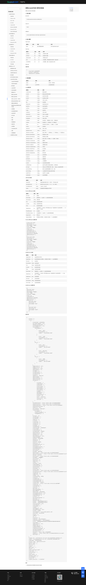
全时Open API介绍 (13, 70)
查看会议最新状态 (14, 103)
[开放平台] (12, 2)
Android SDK (12, 40)
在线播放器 (13, 132)
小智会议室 (9, 576)
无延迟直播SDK (12, 55)
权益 (12, 117)
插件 (45, 581)
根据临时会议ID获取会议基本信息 (16, 106)
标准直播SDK (11, 44)
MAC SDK (12, 20)
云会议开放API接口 (13, 79)
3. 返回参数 (71, 10)
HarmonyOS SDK (13, 29)
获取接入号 (13, 92)
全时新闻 (33, 576)
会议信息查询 (13, 90)
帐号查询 (13, 85)
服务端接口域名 (13, 68)
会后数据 (13, 126)
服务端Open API (12, 66)
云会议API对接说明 (14, 81)
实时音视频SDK (12, 33)
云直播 (8, 577)
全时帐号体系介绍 (13, 72)
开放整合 (21, 576)
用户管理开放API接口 (14, 77)
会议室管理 (13, 113)
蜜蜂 (45, 580)
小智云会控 (46, 577)
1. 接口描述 (71, 7)
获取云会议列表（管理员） (16, 98)
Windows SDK (12, 18)
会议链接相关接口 (14, 111)
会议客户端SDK (12, 14)
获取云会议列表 (14, 96)
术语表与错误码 (14, 83)
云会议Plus (46, 576)
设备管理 (13, 124)
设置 (12, 130)
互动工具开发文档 (13, 31)
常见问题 (12, 64)
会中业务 (13, 115)
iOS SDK (12, 22)
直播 (12, 119)
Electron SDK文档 (13, 27)
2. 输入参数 (71, 9)
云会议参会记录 (14, 128)
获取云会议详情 (14, 94)
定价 (8, 580)
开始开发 (12, 16)
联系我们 (33, 577)
